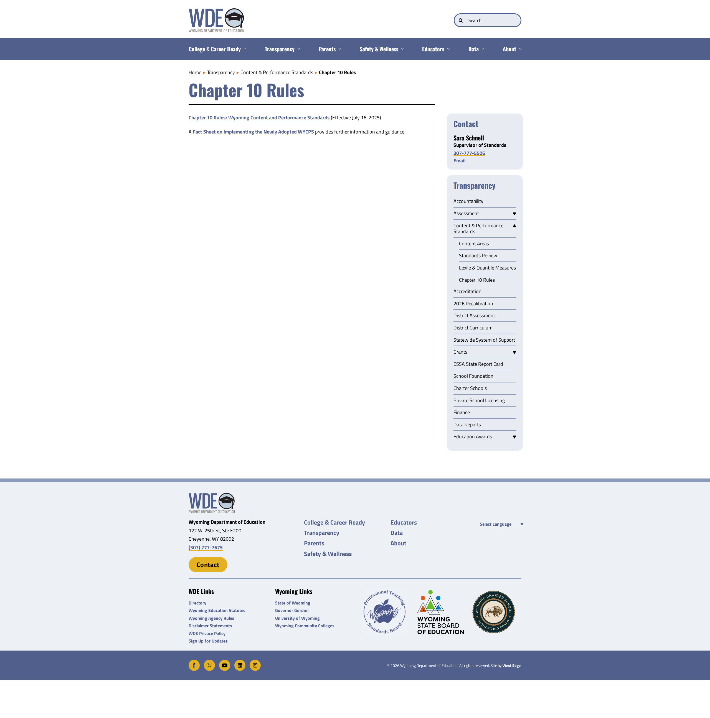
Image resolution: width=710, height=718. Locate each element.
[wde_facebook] (194, 662)
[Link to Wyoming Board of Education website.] (441, 612)
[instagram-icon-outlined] (255, 662)
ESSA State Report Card (478, 364)
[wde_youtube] (224, 662)
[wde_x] (209, 662)
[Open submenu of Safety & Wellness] (401, 49)
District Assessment (474, 316)
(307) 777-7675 (206, 547)
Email (459, 160)
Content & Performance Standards (478, 229)
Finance (461, 412)
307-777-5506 (469, 153)
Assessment (466, 213)
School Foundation (473, 376)
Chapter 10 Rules (477, 280)
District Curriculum (473, 328)
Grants (460, 352)
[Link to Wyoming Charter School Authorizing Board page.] (496, 612)
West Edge (512, 665)
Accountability (468, 201)
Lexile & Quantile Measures (487, 268)
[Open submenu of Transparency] (297, 49)
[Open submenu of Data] (481, 49)
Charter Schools (470, 388)
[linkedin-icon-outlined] (239, 662)
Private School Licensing (479, 400)
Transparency (474, 186)
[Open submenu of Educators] (447, 49)
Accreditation (467, 291)
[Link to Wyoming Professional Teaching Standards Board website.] (386, 612)
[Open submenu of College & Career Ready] (243, 49)
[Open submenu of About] (518, 49)
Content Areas (474, 244)
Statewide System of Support (484, 340)
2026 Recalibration (473, 304)
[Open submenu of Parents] (338, 49)
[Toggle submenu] (514, 213)
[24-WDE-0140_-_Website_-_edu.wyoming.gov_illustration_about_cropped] (212, 495)
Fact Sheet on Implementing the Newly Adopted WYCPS (253, 131)
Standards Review (478, 256)
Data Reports (467, 425)
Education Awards (472, 437)
